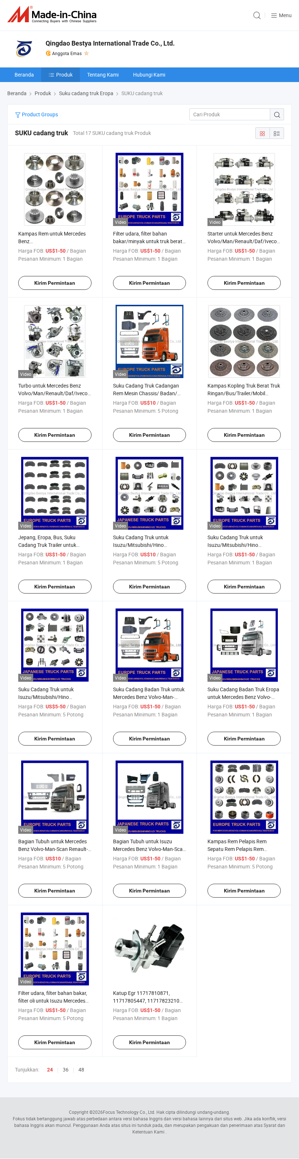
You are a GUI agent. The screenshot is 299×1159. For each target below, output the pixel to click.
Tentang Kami (103, 74)
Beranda (24, 74)
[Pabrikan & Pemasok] (53, 14)
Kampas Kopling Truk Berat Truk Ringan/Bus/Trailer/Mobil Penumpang (243, 393)
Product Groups (39, 114)
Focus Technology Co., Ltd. (129, 1112)
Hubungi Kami (149, 74)
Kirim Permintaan (54, 283)
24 (50, 1070)
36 (66, 1069)
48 (81, 1069)
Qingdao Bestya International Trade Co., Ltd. (110, 43)
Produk (64, 74)
